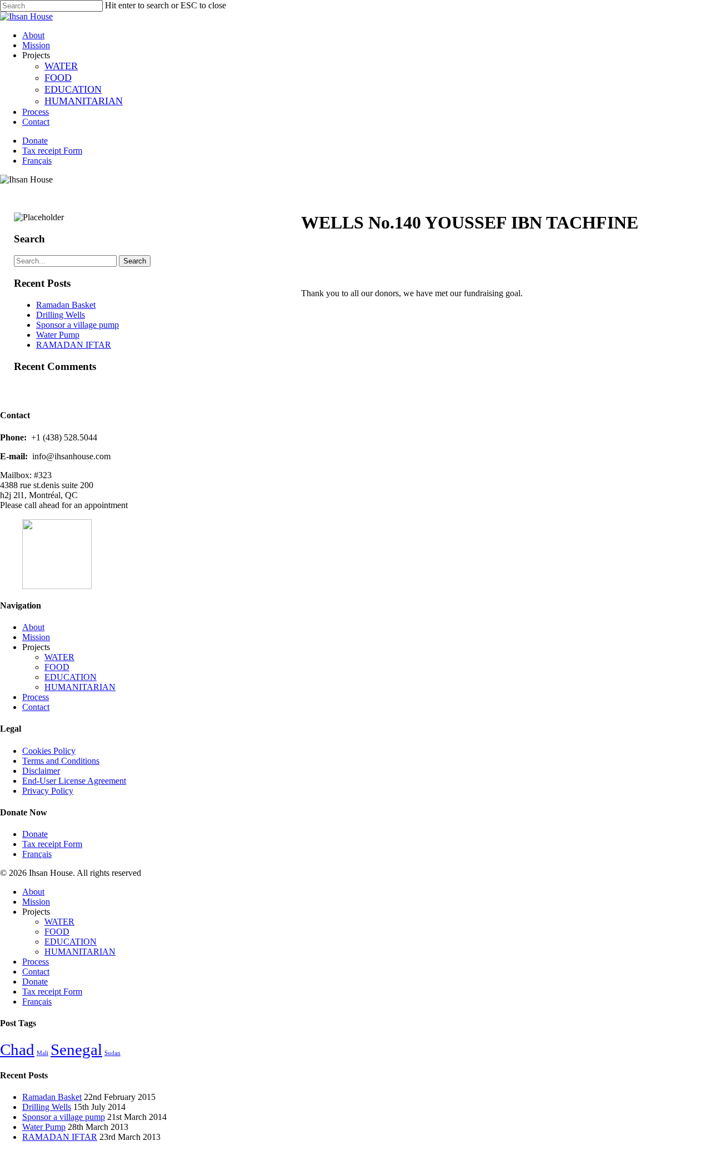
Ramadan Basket (66, 305)
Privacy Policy (47, 790)
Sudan (112, 1053)
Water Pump (57, 334)
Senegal (76, 1049)
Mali (42, 1053)
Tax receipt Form (52, 844)
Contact (35, 707)
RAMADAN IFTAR (73, 344)
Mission (36, 637)
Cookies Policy (49, 750)
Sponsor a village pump (77, 324)
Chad (17, 1049)
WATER (59, 657)
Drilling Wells (60, 315)
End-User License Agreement (74, 780)
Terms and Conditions (60, 760)
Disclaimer (41, 770)
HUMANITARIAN (80, 687)
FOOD (56, 667)
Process (35, 697)
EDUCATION (70, 677)
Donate (35, 834)
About (33, 627)
